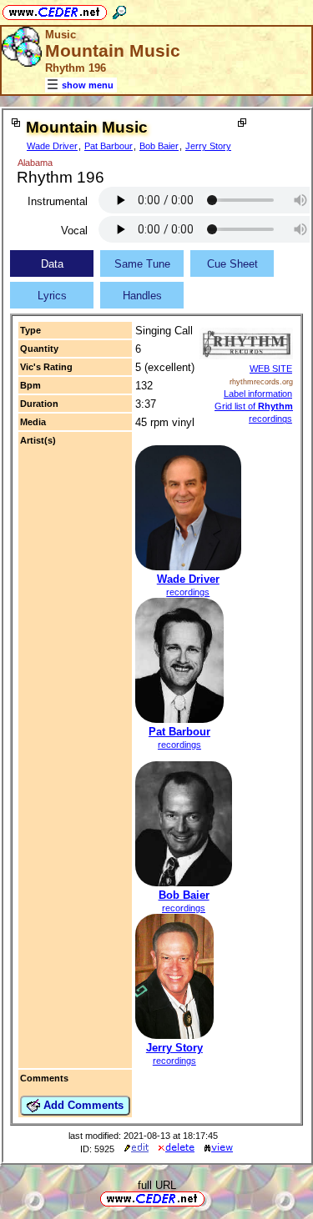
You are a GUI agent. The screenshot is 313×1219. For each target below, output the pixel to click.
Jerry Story (208, 146)
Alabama (35, 163)
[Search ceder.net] (119, 9)
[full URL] (211, 1197)
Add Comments (82, 1105)
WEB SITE (271, 369)
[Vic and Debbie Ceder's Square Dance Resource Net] (54, 9)
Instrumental (58, 201)
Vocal (74, 230)
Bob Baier (159, 146)
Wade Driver (52, 146)
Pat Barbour (108, 146)
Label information (258, 394)
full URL (157, 1185)
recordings (188, 592)
